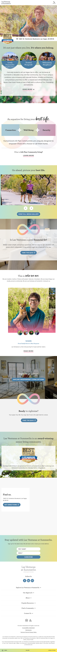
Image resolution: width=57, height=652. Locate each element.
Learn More (28, 155)
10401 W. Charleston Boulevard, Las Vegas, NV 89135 (36, 39)
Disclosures (28, 630)
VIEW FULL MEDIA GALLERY (28, 214)
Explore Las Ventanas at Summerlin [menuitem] (27, 587)
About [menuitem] (28, 598)
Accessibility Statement (28, 627)
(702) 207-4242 (30, 639)
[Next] (31, 208)
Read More (28, 351)
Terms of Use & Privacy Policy (28, 632)
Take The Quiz (28, 420)
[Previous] (25, 208)
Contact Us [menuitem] (27, 613)
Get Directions (10, 505)
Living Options (52, 650)
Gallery (28, 650)
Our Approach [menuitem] (27, 593)
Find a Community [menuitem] (28, 608)
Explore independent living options (28, 379)
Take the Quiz (27, 253)
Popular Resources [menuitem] (28, 603)
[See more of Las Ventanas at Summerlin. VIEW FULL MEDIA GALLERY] (28, 193)
